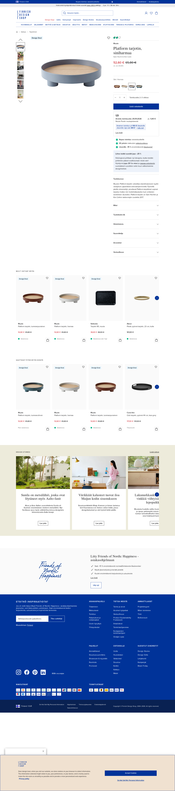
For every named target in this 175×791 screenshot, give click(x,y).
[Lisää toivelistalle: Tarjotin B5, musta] (119, 278)
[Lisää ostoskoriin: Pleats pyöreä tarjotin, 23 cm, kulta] (156, 340)
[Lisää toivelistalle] (108, 37)
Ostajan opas (118, 637)
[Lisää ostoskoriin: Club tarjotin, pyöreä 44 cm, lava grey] (156, 429)
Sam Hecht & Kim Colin (122, 57)
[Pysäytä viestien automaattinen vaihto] (112, 2)
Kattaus (23, 32)
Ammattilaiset (94, 651)
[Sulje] (43, 751)
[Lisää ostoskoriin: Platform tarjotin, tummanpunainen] (47, 340)
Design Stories (88, 20)
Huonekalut (26, 25)
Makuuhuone (95, 25)
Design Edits (143, 655)
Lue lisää (94, 578)
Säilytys (76, 25)
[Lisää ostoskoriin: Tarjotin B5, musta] (120, 340)
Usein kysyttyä (95, 624)
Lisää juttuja (154, 452)
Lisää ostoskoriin (136, 106)
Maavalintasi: (21, 625)
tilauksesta (148, 147)
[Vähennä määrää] (115, 97)
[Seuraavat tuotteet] (157, 298)
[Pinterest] (35, 672)
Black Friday (143, 666)
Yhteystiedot (94, 627)
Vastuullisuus (118, 614)
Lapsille (150, 25)
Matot (84, 25)
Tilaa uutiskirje (56, 619)
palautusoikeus (142, 143)
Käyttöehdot (71, 704)
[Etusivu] (17, 32)
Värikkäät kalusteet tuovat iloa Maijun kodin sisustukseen (99, 497)
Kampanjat (67, 20)
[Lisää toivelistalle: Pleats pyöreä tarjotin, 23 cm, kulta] (155, 278)
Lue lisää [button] (119, 133)
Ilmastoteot (117, 624)
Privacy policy (24, 779)
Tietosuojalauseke (85, 704)
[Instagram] (18, 672)
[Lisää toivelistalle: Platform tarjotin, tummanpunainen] (47, 278)
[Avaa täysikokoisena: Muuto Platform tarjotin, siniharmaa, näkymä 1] (71, 72)
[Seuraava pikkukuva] (20, 101)
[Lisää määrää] (124, 97)
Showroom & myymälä (98, 659)
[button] (146, 13)
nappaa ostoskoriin (147, 163)
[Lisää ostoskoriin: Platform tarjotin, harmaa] (83, 340)
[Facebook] (26, 672)
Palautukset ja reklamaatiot (94, 619)
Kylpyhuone (108, 25)
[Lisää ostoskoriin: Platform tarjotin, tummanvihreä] (47, 429)
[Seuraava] (157, 494)
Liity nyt (141, 128)
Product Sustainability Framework (122, 619)
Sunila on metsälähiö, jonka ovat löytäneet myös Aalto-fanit (43, 497)
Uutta (58, 20)
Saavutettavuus (72, 708)
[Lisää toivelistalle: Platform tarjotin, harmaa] (83, 278)
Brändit (115, 20)
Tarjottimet (33, 32)
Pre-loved (93, 666)
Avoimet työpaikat (120, 610)
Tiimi (139, 614)
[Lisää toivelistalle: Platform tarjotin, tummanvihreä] (47, 366)
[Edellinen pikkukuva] (20, 40)
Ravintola (93, 662)
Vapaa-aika (140, 25)
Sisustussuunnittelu (103, 20)
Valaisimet (38, 25)
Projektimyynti (143, 607)
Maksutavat (93, 610)
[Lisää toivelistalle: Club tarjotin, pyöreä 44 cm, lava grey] (155, 366)
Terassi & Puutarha (125, 25)
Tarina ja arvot (119, 607)
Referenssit (142, 618)
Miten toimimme (144, 610)
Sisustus (66, 25)
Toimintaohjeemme (121, 627)
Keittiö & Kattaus (52, 25)
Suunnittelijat (125, 20)
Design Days (49, 20)
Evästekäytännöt (100, 704)
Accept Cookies (130, 773)
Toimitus (92, 614)
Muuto (116, 43)
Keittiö (116, 666)
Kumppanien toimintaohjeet (119, 632)
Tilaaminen (93, 607)
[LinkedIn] (43, 672)
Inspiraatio (77, 20)
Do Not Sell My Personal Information (51, 704)
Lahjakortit (142, 659)
